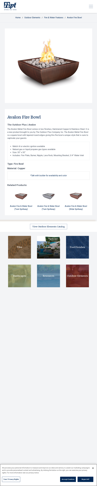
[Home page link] (10, 6)
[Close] (93, 468)
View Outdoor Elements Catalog (48, 226)
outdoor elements (32, 17)
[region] (48, 475)
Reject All (85, 479)
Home (18, 17)
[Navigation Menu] (91, 6)
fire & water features (53, 17)
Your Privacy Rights (11, 479)
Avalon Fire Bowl (74, 17)
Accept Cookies (68, 479)
